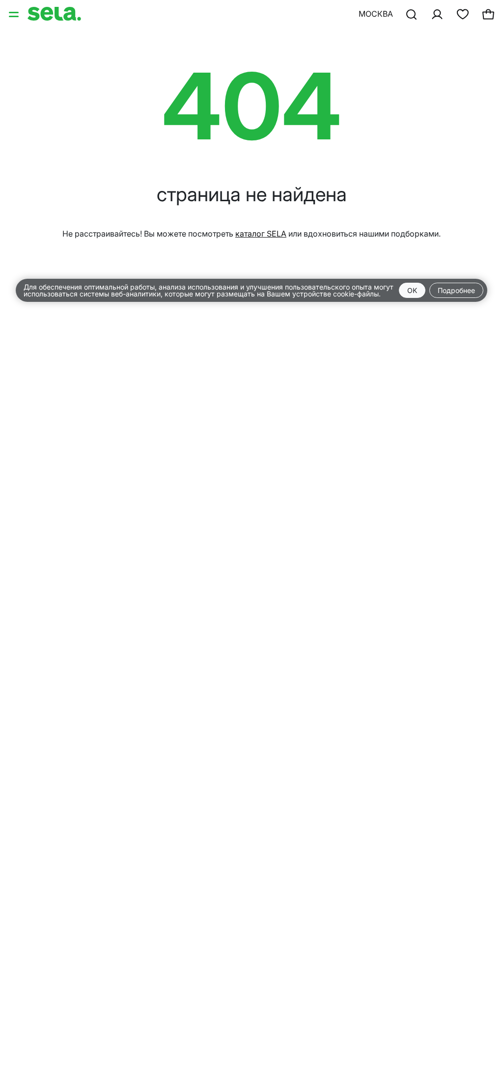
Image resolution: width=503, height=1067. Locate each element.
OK (412, 290)
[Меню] (15, 14)
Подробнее (456, 290)
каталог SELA (260, 234)
